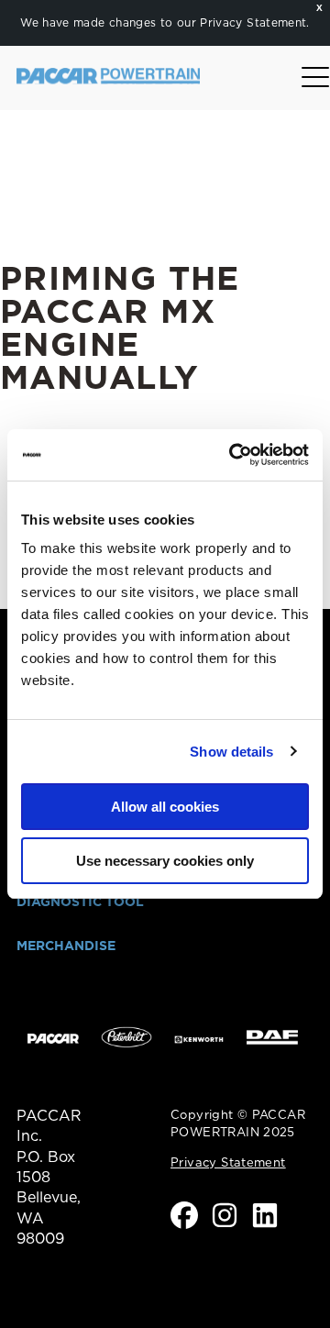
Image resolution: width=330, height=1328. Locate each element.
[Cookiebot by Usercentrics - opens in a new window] (233, 455)
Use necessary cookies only (165, 861)
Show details (231, 751)
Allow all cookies (165, 806)
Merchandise (66, 945)
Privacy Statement (253, 22)
